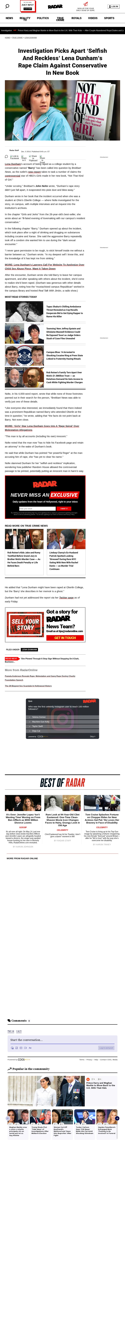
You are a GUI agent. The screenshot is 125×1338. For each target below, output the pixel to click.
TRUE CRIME (60, 19)
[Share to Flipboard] (33, 156)
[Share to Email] (42, 156)
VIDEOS (93, 18)
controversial (12, 175)
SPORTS (109, 18)
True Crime (17, 38)
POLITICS (43, 18)
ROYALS (77, 18)
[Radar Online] (55, 6)
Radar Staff (14, 150)
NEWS (9, 18)
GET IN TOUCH (65, 638)
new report (34, 171)
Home (7, 38)
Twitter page (66, 597)
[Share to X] (24, 156)
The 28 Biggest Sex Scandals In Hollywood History (28, 686)
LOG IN (114, 6)
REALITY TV (25, 19)
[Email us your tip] (28, 12)
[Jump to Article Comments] (6, 156)
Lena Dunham (31, 38)
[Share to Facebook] (14, 156)
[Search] (7, 8)
